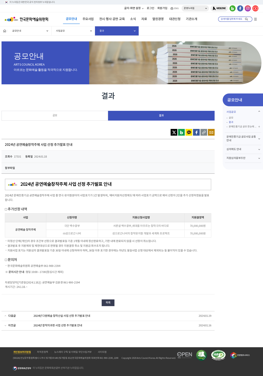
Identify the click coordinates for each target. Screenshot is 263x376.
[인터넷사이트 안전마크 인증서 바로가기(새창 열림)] (201, 351)
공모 (55, 115)
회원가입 (162, 8)
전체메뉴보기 (255, 19)
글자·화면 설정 (132, 8)
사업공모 (231, 112)
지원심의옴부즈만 (235, 158)
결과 (161, 115)
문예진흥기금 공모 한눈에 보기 (244, 126)
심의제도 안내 (233, 149)
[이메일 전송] (211, 132)
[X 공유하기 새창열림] (174, 132)
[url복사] (204, 132)
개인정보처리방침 (22, 352)
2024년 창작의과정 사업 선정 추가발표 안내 (57, 325)
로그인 (150, 8)
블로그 (233, 8)
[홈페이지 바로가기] (5, 30)
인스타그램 (248, 8)
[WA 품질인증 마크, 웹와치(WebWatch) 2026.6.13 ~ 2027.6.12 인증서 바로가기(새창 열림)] (218, 351)
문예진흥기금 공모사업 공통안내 (241, 138)
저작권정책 (42, 352)
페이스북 (240, 8)
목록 (108, 302)
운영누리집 (189, 8)
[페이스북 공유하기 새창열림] (196, 132)
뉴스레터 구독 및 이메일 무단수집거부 (73, 352)
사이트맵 (102, 352)
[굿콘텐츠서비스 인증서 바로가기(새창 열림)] (240, 353)
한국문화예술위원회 (27, 19)
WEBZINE (221, 8)
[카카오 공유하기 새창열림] (189, 132)
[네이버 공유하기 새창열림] (181, 132)
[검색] (246, 19)
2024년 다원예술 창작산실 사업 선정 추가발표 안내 (61, 316)
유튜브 (255, 8)
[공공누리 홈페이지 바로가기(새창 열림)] (184, 354)
